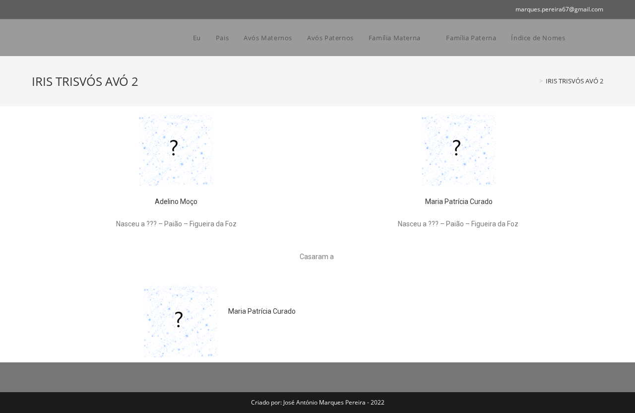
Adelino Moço (176, 202)
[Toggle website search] (593, 37)
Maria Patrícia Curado (459, 202)
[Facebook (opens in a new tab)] (36, 9)
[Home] (533, 80)
